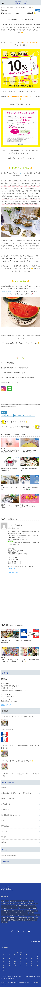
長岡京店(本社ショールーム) (10, 815)
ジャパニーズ (32, 905)
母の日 (28, 920)
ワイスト (12, 915)
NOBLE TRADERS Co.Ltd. (9, 978)
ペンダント (4, 913)
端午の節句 (4, 922)
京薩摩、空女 (4, 917)
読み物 (3, 787)
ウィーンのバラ (12, 903)
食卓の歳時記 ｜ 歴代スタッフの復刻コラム (16, 793)
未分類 (3, 837)
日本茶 (23, 920)
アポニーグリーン (23, 901)
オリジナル (29, 903)
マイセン (11, 913)
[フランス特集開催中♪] (4, 737)
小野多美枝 (31, 917)
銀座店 (4, 412)
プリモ (12, 910)
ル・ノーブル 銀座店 (15, 525)
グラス (25, 905)
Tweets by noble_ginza (8, 855)
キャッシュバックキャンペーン (9, 905)
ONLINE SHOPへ (35, 941)
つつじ (7, 901)
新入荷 (3, 920)
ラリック (21, 173)
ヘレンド (35, 910)
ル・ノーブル (4, 915)
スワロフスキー (5, 908)
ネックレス (22, 908)
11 (9, 961)
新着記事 (5, 711)
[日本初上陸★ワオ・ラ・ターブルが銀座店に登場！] (4, 722)
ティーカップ (14, 908)
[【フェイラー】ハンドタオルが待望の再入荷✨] (4, 766)
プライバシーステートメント (29, 976)
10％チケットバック (29, 415)
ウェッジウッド (21, 903)
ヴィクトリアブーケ (34, 915)
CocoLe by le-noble (7, 798)
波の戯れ (34, 920)
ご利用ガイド (4, 976)
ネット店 (4, 831)
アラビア (31, 901)
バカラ (28, 908)
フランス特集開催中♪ (8, 729)
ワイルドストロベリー (21, 915)
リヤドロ (31, 913)
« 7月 (2, 970)
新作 (4, 415)
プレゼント (28, 910)
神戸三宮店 (5, 826)
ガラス (35, 903)
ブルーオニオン (5, 910)
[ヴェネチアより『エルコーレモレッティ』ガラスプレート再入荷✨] (4, 753)
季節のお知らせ (23, 917)
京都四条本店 (5, 809)
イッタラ (3, 903)
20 (20, 963)
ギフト (20, 905)
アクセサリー (13, 901)
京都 (2, 820)
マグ (16, 913)
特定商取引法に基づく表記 (15, 976)
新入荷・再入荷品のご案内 (13, 920)
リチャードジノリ (23, 913)
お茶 (2, 901)
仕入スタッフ (5, 804)
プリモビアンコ (20, 910)
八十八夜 (12, 917)
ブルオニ (34, 908)
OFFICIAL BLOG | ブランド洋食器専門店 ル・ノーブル (22, 982)
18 (9, 963)
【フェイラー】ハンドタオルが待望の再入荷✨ (17, 761)
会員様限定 (18, 415)
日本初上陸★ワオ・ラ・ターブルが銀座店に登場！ (18, 717)
